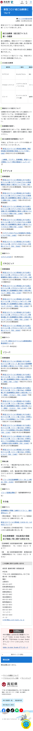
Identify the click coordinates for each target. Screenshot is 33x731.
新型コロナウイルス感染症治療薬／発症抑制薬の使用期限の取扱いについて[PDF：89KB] (16, 151)
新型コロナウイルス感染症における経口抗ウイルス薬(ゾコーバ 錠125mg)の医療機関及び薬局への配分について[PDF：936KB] (16, 364)
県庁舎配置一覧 (7, 700)
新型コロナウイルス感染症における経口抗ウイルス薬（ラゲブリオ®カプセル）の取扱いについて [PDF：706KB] (16, 244)
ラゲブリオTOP (6, 257)
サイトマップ (26, 678)
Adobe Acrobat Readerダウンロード (15, 647)
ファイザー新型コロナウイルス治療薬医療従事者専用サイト (16, 342)
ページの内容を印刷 (25, 18)
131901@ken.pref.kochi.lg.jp (13, 620)
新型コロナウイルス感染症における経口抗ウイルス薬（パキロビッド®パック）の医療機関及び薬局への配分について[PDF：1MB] (16, 275)
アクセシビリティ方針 (11, 678)
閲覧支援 (22, 3)
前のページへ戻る (17, 654)
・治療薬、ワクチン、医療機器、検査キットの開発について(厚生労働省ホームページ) (16, 161)
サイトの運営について (11, 675)
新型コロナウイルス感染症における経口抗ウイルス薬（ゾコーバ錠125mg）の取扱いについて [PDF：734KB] (16, 452)
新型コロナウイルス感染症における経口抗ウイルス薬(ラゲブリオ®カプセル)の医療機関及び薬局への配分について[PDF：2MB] (16, 182)
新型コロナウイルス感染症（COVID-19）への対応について (16, 523)
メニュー (30, 3)
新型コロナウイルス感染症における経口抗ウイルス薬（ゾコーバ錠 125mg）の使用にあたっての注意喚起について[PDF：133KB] (16, 417)
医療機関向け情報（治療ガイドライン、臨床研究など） (16, 512)
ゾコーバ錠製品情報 (8, 492)
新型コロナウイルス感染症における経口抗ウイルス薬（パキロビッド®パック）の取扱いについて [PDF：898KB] (16, 328)
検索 (26, 3)
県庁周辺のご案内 (8, 705)
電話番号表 (18, 700)
